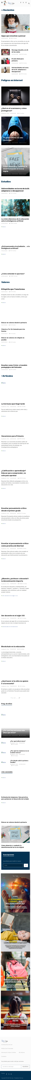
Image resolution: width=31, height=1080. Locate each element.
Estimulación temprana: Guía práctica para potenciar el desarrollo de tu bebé (15, 798)
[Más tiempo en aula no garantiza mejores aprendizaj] (15, 1010)
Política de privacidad (7, 1048)
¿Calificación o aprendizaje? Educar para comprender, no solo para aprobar (13, 473)
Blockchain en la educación (13, 646)
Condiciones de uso (6, 1044)
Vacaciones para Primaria (12, 436)
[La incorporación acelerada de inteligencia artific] (15, 892)
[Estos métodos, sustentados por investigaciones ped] (15, 931)
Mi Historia (22, 1052)
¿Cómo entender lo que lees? (13, 274)
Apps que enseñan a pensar (13, 36)
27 (19, 698)
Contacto (3, 1056)
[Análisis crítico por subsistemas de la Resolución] (15, 971)
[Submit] (26, 865)
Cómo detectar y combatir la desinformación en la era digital (15, 168)
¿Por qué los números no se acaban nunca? (19, 751)
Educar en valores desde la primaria (14, 322)
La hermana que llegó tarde (13, 404)
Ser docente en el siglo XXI (13, 616)
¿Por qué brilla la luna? (17, 741)
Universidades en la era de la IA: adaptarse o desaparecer (20, 69)
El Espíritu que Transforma (13, 289)
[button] (29, 3)
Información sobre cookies (8, 1052)
